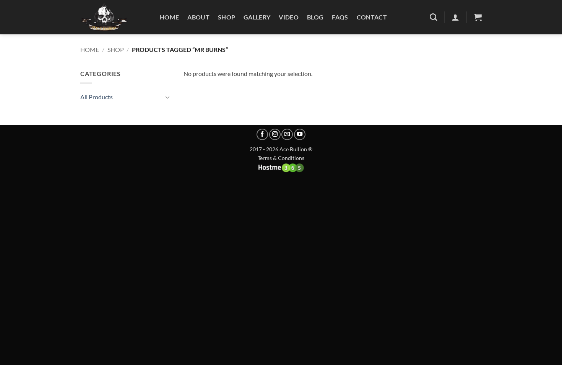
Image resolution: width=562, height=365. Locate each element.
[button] (478, 17)
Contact (372, 17)
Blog (315, 17)
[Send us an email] (287, 134)
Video (289, 17)
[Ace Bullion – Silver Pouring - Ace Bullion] (114, 17)
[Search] (433, 17)
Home (169, 17)
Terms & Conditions (281, 158)
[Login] (455, 17)
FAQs (340, 17)
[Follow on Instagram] (275, 134)
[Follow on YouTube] (299, 134)
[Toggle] (167, 97)
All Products (96, 96)
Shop (226, 17)
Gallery (257, 17)
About (198, 17)
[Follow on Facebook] (262, 134)
